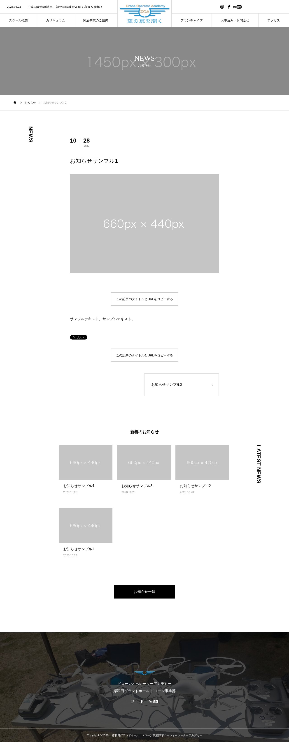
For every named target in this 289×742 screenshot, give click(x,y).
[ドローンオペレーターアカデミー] (145, 14)
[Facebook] (228, 6)
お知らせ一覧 (144, 592)
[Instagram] (222, 6)
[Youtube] (237, 6)
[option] (58, 7)
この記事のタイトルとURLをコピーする (144, 299)
